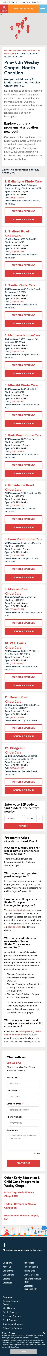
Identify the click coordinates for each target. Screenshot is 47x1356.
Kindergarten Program (13, 1324)
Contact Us (8, 1271)
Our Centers (8, 1275)
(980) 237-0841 (17, 198)
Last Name (13, 1091)
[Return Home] (4, 9)
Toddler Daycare (10, 1312)
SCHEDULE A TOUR (23, 219)
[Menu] (43, 9)
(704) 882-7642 (17, 301)
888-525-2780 (14, 1063)
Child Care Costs (31, 1275)
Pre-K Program (9, 1320)
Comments (12, 1130)
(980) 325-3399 (17, 717)
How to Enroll (14, 927)
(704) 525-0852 (17, 451)
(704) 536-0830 (17, 663)
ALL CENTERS (10, 51)
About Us (7, 1267)
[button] (19, 32)
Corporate (7, 1283)
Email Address (15, 1104)
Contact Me (24, 1163)
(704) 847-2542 (17, 609)
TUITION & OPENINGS (23, 211)
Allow (23, 1351)
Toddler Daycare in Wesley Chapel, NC (20, 1206)
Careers (6, 1279)
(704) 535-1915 (17, 401)
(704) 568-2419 (17, 555)
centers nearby (22, 8)
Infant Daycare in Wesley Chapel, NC (19, 1194)
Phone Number (14, 1117)
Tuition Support (31, 1267)
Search (23, 826)
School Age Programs (13, 1328)
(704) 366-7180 (17, 505)
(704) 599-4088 (17, 251)
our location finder (18, 910)
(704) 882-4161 (17, 351)
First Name (13, 1077)
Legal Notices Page (12, 1347)
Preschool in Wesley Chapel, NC (21, 1217)
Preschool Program (11, 1316)
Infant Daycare (9, 1308)
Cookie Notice (19, 1342)
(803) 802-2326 (17, 768)
